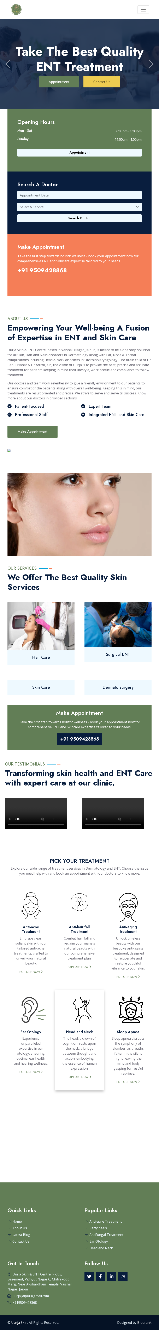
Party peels (98, 1228)
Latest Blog (21, 1234)
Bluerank (144, 1322)
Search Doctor (79, 218)
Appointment (59, 45)
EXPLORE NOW (30, 972)
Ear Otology (98, 1241)
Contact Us (101, 45)
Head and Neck (101, 1248)
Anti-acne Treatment (105, 1221)
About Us (19, 1228)
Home (17, 1221)
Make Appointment (32, 431)
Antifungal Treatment (106, 1234)
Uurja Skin (19, 1322)
